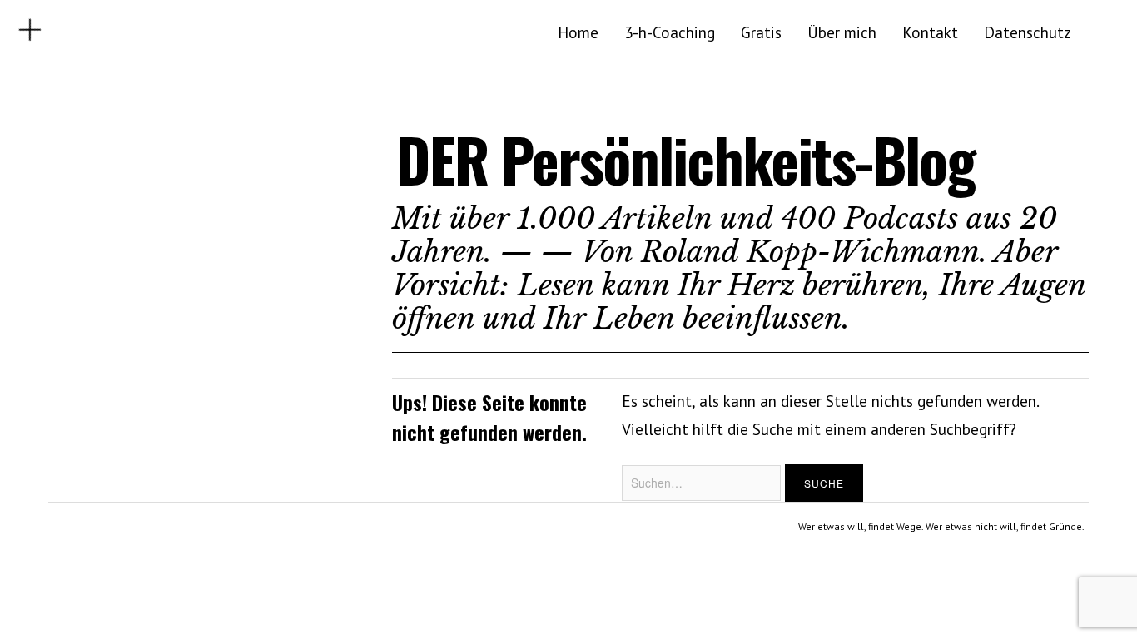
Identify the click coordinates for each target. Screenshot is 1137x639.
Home (578, 32)
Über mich (841, 32)
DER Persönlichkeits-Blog (685, 159)
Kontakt (930, 32)
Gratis (761, 32)
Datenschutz (1027, 32)
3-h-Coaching (669, 32)
